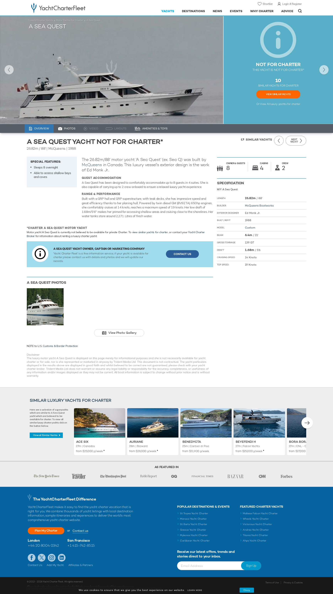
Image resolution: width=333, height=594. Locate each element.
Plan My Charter (46, 531)
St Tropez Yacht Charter (194, 513)
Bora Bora (298, 442)
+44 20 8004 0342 (43, 545)
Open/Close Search (300, 11)
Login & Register (292, 3)
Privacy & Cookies (293, 582)
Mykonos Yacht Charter (194, 535)
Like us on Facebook (31, 558)
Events (236, 11)
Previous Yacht (9, 70)
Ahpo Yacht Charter (254, 540)
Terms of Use (272, 582)
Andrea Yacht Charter (256, 529)
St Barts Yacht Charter (193, 524)
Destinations (193, 11)
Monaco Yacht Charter (193, 518)
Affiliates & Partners (80, 565)
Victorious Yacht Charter (257, 524)
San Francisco (78, 540)
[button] (307, 423)
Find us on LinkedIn (62, 558)
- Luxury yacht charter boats (70, 7)
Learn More (195, 590)
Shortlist (267, 3)
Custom (250, 227)
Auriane (136, 442)
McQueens (92, 164)
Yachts (167, 11)
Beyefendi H (246, 442)
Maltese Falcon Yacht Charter (260, 513)
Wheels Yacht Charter (256, 518)
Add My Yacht (55, 565)
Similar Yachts (259, 140)
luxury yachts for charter (285, 104)
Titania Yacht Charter (255, 535)
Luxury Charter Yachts (41, 20)
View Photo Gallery (122, 333)
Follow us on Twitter (41, 558)
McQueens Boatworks (259, 205)
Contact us (80, 531)
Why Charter (262, 11)
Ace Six (82, 442)
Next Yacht (324, 70)
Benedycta (191, 442)
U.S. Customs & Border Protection (58, 346)
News (217, 11)
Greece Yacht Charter (193, 529)
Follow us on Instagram (52, 558)
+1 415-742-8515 (81, 545)
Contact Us (182, 254)
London (34, 540)
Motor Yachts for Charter (69, 20)
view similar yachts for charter (150, 232)
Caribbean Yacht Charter (195, 540)
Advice (287, 11)
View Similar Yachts (278, 94)
